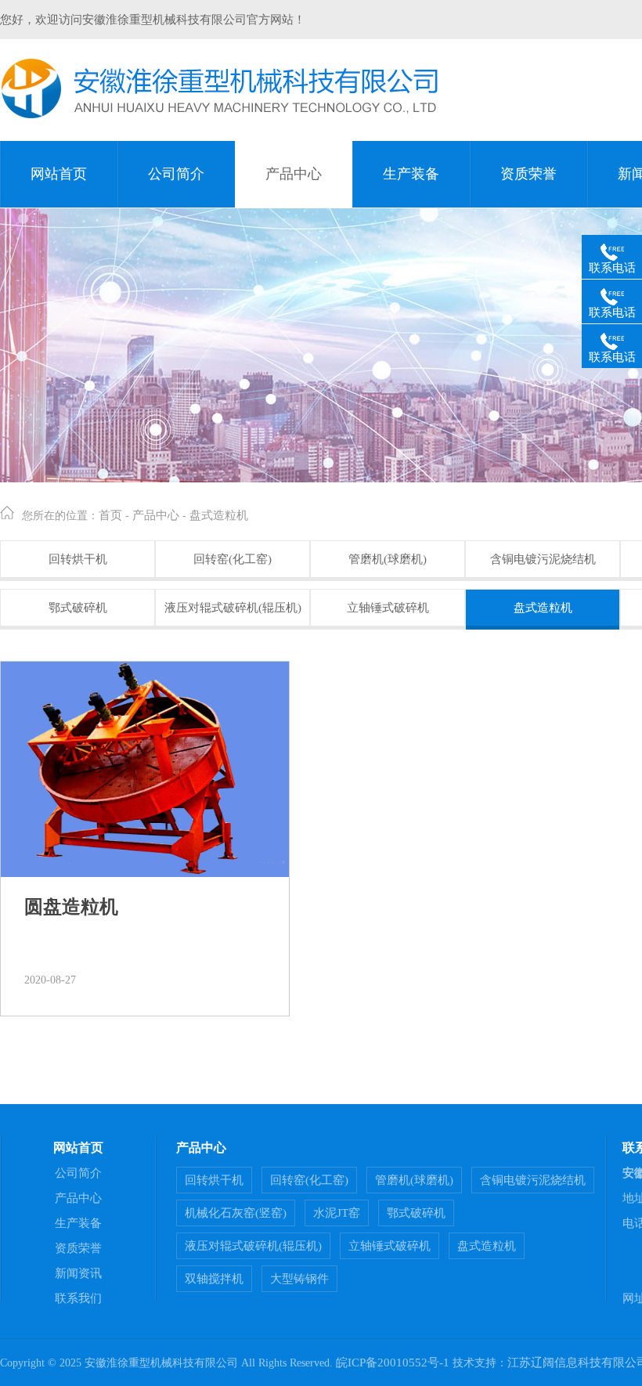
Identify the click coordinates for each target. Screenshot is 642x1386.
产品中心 (293, 174)
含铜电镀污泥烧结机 (543, 559)
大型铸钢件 (299, 1278)
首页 (110, 515)
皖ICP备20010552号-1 (392, 1362)
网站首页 (59, 174)
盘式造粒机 (218, 515)
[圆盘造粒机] (145, 769)
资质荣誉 (528, 174)
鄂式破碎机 (78, 607)
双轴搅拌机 (214, 1278)
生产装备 (411, 174)
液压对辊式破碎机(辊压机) (232, 607)
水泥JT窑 (336, 1213)
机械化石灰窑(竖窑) (236, 1213)
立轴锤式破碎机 (388, 607)
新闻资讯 (78, 1273)
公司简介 (176, 174)
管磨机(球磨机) (387, 559)
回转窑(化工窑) (232, 559)
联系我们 (78, 1298)
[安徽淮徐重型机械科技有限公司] (219, 116)
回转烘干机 (78, 559)
